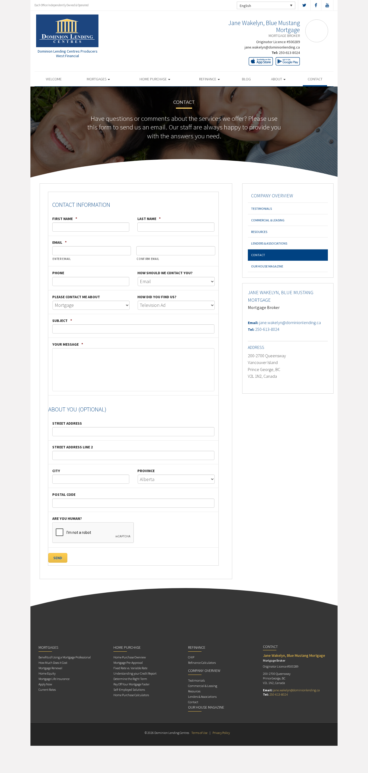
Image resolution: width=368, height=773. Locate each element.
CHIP (191, 657)
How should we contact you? (165, 272)
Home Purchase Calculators (131, 695)
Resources (259, 232)
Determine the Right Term (130, 679)
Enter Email (62, 259)
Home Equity (47, 673)
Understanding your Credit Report (135, 673)
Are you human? (67, 518)
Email (59, 242)
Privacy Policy (221, 733)
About (277, 79)
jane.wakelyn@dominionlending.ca (272, 47)
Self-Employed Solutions (129, 690)
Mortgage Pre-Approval (128, 663)
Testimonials (261, 209)
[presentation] (93, 532)
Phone (58, 272)
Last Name (149, 218)
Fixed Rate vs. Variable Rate (130, 668)
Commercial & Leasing (267, 220)
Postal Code (63, 494)
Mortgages (97, 79)
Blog (246, 79)
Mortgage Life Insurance (54, 679)
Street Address (67, 423)
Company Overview (272, 196)
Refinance (208, 79)
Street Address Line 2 (72, 447)
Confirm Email (148, 259)
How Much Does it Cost (53, 663)
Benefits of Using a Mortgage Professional (65, 657)
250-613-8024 (289, 52)
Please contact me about (76, 296)
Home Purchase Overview (129, 657)
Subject (62, 320)
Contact (315, 79)
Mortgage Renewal (50, 668)
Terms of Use (199, 733)
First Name (64, 218)
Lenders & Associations (269, 243)
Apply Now (45, 684)
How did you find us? (156, 296)
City (56, 470)
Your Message (67, 344)
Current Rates (47, 690)
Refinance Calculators (202, 663)
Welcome (54, 79)
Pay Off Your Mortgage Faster (131, 684)
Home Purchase (154, 79)
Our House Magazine (267, 266)
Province (146, 470)
